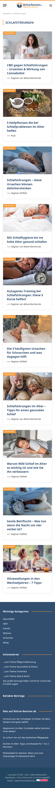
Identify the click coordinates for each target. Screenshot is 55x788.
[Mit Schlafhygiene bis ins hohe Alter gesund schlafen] (27, 218)
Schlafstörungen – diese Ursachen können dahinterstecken (24, 184)
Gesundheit (9, 33)
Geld (5, 623)
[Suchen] (50, 5)
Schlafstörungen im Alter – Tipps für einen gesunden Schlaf (26, 410)
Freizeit (6, 628)
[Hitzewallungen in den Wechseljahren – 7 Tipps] (27, 559)
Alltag (6, 642)
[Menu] (5, 5)
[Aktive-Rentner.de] (29, 5)
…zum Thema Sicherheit (15, 671)
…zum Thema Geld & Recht (16, 676)
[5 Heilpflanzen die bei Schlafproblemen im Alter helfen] (27, 103)
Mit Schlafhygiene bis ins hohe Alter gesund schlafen (27, 240)
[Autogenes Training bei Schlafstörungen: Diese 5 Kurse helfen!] (27, 271)
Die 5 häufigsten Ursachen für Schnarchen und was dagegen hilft (26, 353)
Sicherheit (8, 637)
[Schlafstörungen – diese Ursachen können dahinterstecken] (27, 160)
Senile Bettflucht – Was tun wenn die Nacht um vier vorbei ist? (26, 525)
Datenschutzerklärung (24, 780)
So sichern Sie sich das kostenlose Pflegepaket (25, 737)
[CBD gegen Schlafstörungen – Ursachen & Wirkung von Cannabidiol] (27, 45)
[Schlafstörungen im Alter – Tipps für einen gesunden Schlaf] (27, 386)
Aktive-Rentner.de (38, 774)
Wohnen (7, 633)
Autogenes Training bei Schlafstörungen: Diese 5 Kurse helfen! (25, 295)
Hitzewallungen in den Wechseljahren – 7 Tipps (24, 581)
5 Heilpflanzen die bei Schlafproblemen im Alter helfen (25, 127)
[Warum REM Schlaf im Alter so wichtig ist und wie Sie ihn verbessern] (27, 444)
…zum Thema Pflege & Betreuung (19, 662)
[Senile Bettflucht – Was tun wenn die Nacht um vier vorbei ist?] (27, 501)
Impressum (10, 777)
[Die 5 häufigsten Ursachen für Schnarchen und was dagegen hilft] (27, 329)
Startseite (7, 13)
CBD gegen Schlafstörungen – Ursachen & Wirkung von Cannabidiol (27, 69)
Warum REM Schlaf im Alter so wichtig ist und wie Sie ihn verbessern (27, 468)
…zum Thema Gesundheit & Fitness (20, 666)
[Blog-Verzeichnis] (42, 780)
